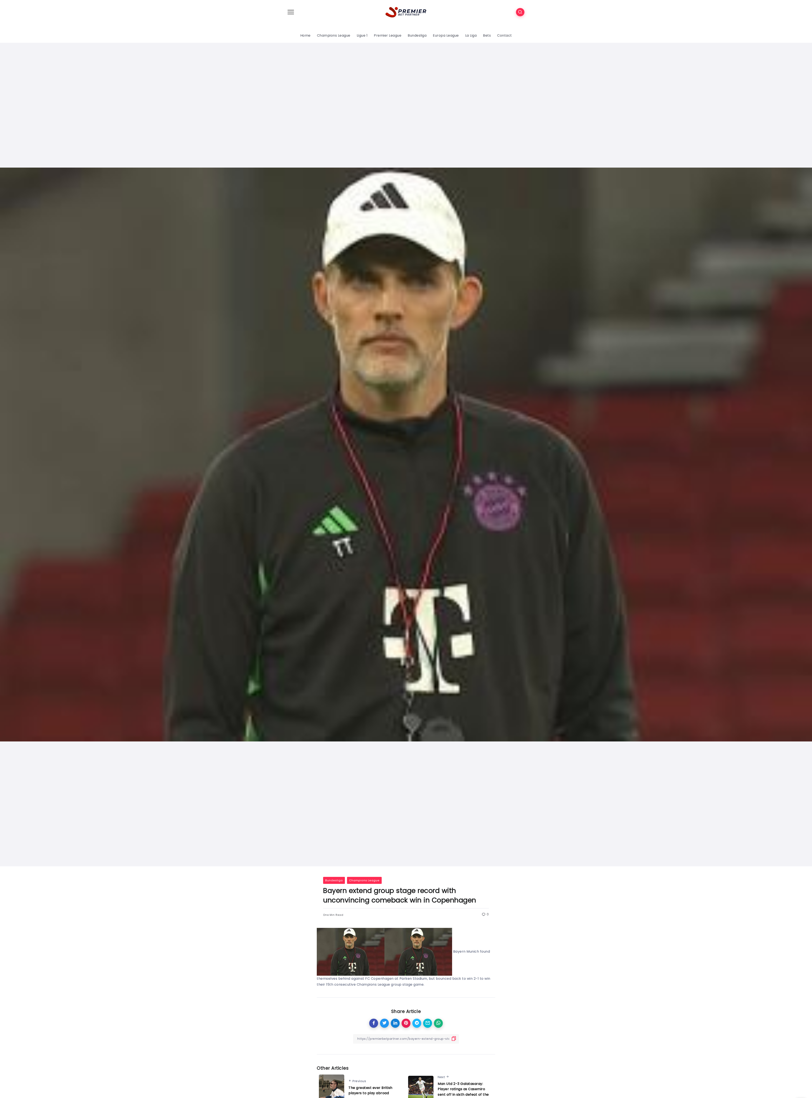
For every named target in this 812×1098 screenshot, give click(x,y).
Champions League (364, 880)
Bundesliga (334, 880)
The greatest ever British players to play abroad (370, 1090)
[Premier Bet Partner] (405, 11)
